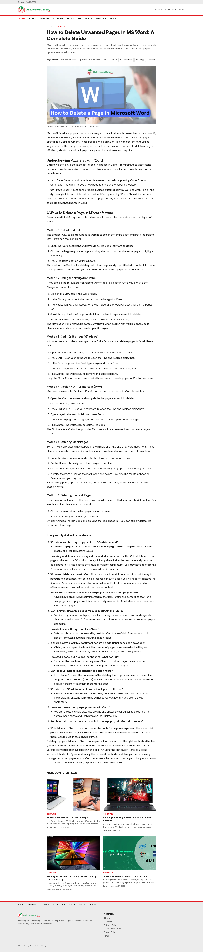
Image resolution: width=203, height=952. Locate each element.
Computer (60, 26)
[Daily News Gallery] (34, 9)
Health (89, 18)
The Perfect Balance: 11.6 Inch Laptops (67, 817)
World (32, 18)
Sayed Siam (52, 59)
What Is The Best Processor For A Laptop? (125, 876)
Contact (108, 922)
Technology (74, 18)
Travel (114, 18)
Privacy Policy (110, 932)
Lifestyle (101, 18)
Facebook (128, 60)
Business (44, 18)
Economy (58, 18)
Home (22, 18)
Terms (106, 936)
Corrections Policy (112, 929)
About (107, 918)
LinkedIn (151, 60)
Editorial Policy (111, 925)
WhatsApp (140, 60)
